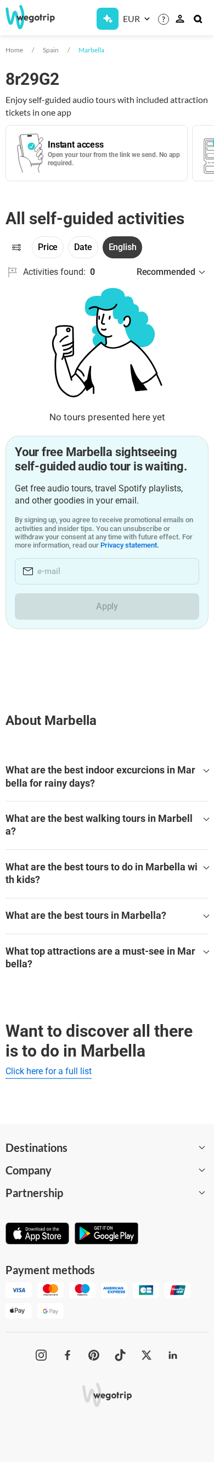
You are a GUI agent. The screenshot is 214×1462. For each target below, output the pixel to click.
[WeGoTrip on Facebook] (67, 1355)
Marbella (91, 50)
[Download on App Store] (37, 1234)
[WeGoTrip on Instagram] (41, 1355)
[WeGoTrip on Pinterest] (94, 1355)
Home (14, 50)
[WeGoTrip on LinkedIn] (173, 1355)
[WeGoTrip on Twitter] (146, 1355)
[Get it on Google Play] (106, 1234)
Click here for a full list (48, 1071)
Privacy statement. (129, 545)
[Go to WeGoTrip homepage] (26, 17)
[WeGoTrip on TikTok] (120, 1355)
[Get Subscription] (108, 19)
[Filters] (16, 247)
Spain (51, 50)
